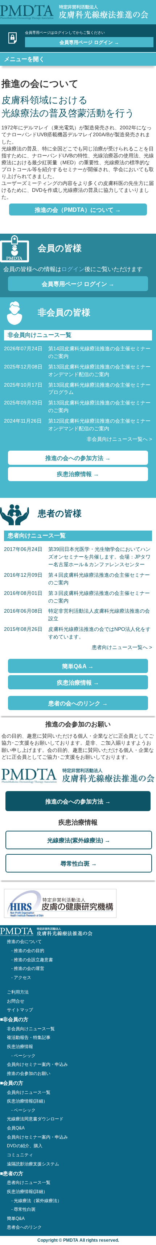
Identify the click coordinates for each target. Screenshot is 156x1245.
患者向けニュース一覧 (28, 1182)
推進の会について (24, 941)
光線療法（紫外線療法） (38, 1200)
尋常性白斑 (25, 1209)
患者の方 (13, 1173)
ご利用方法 (18, 992)
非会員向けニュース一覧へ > (119, 439)
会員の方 (13, 1083)
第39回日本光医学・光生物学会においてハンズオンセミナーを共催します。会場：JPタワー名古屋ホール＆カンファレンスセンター (99, 556)
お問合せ (15, 1001)
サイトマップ (20, 1009)
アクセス (22, 977)
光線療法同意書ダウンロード (35, 1118)
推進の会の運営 (29, 968)
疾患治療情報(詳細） (27, 1191)
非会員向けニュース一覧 (31, 1028)
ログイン (73, 269)
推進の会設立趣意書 (33, 959)
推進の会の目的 (29, 950)
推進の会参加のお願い (28, 1073)
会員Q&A (16, 1128)
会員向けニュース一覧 (28, 1092)
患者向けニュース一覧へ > (122, 647)
